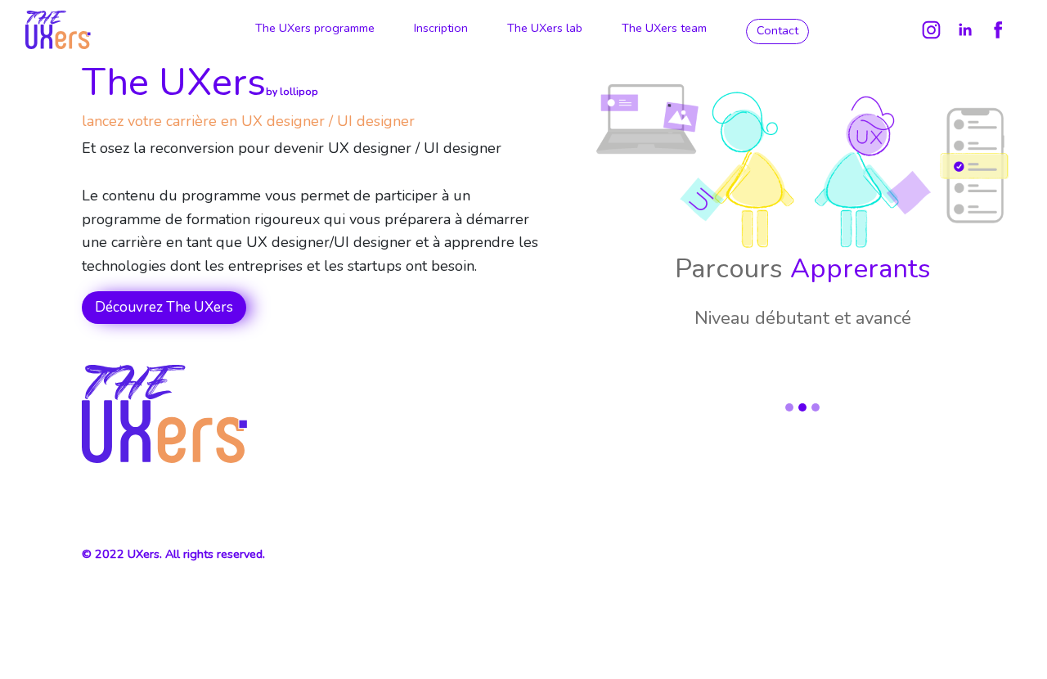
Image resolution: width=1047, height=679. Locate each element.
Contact (777, 30)
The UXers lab (544, 28)
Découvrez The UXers (164, 307)
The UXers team (664, 28)
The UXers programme (315, 28)
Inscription (441, 28)
